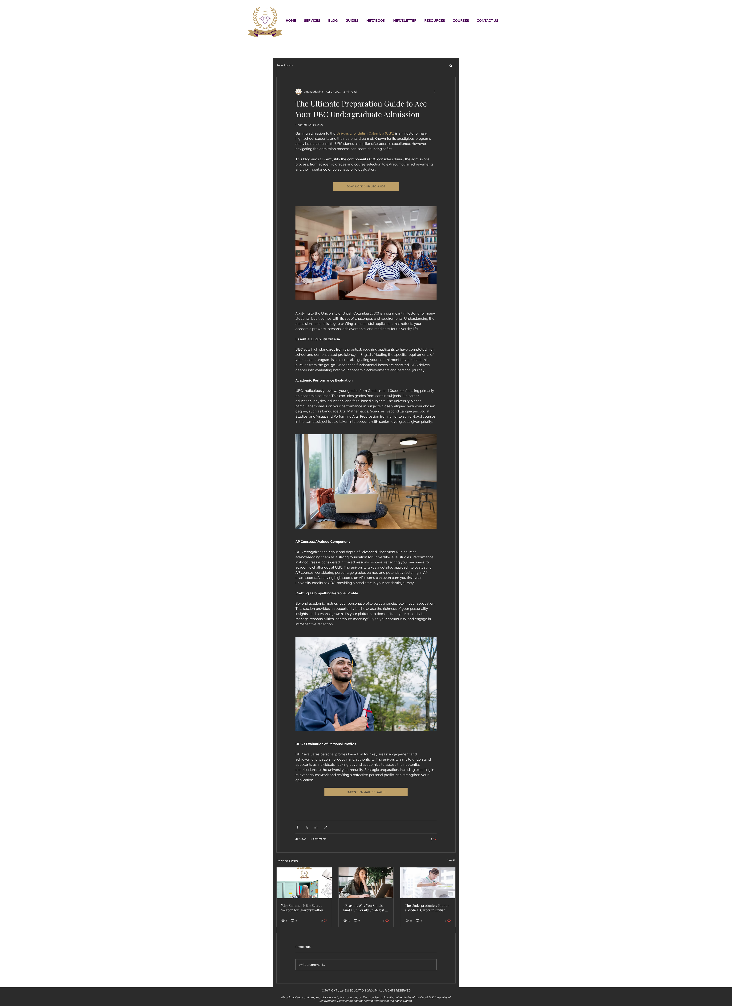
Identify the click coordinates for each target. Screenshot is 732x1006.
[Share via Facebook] (297, 827)
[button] (451, 65)
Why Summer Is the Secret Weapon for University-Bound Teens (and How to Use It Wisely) (304, 907)
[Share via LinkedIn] (316, 827)
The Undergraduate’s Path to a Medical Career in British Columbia (427, 907)
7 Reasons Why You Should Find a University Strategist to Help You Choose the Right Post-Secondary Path (365, 907)
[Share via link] (325, 827)
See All (451, 860)
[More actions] (434, 91)
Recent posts (284, 65)
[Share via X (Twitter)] (306, 827)
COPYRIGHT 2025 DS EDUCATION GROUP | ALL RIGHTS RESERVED (366, 990)
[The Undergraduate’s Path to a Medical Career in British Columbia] (427, 882)
